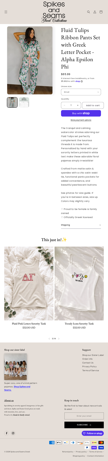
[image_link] (28, 283)
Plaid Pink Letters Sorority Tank (29, 323)
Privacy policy (81, 452)
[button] (6, 12)
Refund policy (67, 452)
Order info (87, 359)
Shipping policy (79, 456)
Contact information (95, 456)
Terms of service (95, 452)
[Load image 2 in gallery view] (24, 102)
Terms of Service (90, 370)
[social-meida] (6, 433)
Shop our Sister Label (93, 355)
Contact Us (88, 362)
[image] (15, 366)
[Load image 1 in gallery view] (12, 102)
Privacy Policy (89, 366)
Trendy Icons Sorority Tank (79, 323)
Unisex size (66, 86)
